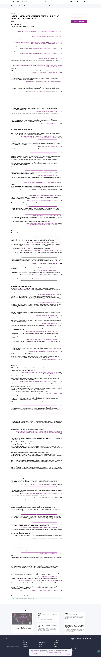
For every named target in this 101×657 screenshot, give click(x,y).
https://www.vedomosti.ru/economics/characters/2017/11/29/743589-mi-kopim (43, 351)
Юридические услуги (27, 638)
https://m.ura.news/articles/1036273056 (50, 373)
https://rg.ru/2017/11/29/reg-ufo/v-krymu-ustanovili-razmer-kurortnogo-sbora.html (42, 242)
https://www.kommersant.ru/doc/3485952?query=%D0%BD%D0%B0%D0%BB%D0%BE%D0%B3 (39, 512)
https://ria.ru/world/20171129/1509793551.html (48, 553)
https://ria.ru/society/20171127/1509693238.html (48, 58)
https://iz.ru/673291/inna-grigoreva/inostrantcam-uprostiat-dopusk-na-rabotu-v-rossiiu (41, 91)
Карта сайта (8, 641)
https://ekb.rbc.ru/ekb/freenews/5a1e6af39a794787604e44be (46, 270)
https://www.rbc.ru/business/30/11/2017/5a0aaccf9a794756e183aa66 (44, 522)
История (40, 648)
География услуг (28, 5)
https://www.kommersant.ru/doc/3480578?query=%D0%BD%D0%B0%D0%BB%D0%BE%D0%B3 (39, 137)
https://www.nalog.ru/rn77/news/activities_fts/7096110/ (47, 82)
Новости (40, 644)
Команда (36, 5)
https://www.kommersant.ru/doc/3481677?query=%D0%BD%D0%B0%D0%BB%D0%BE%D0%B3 (39, 514)
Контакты (59, 5)
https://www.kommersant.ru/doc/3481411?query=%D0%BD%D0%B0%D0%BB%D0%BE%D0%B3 (39, 136)
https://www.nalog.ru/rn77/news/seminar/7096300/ (48, 393)
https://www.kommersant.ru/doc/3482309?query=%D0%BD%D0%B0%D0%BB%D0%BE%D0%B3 (39, 280)
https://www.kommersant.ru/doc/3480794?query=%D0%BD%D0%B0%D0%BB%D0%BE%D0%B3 (39, 527)
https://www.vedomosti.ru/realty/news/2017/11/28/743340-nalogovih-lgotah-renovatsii (29, 42)
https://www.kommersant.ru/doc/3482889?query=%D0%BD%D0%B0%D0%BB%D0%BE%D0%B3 (39, 405)
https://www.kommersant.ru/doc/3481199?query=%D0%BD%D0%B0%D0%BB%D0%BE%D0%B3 (39, 590)
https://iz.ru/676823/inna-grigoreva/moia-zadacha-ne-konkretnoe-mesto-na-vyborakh (41, 223)
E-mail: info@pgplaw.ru (75, 646)
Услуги (20, 5)
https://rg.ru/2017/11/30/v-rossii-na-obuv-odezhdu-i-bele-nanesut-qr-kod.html (43, 195)
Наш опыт (40, 640)
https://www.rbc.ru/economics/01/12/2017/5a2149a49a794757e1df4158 (29, 431)
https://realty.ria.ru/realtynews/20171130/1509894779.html (46, 315)
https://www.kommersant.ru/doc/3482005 (54, 431)
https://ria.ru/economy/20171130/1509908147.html (48, 576)
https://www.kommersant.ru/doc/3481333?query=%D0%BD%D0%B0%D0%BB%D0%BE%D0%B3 (39, 263)
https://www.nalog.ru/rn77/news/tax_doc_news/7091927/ (27, 31)
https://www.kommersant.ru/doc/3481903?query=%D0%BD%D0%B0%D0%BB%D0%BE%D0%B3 (39, 372)
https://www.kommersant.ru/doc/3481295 (49, 359)
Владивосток (56, 644)
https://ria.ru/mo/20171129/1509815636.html (49, 123)
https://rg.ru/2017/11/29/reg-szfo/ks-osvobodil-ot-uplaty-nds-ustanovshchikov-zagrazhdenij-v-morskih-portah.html (41, 432)
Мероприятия (52, 5)
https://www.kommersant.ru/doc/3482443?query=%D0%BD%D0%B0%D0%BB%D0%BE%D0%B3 (39, 484)
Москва (55, 638)
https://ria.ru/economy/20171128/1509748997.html (48, 31)
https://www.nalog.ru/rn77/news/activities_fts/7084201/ (47, 302)
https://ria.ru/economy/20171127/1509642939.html (48, 146)
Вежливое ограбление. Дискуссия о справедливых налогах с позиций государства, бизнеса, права (22, 628)
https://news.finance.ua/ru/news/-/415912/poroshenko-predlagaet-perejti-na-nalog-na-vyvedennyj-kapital (37, 580)
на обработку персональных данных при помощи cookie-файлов (48, 651)
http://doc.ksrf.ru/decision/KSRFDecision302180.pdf (52, 425)
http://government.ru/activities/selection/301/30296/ (47, 139)
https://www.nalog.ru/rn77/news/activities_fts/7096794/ (47, 294)
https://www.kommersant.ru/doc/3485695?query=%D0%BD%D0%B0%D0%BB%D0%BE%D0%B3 (39, 538)
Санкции (25, 642)
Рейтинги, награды (42, 642)
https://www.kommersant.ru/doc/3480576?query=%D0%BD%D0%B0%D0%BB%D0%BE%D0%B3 (39, 48)
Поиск (72, 1)
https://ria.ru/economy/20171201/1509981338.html (22, 65)
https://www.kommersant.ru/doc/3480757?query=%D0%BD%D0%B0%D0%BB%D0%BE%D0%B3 (39, 53)
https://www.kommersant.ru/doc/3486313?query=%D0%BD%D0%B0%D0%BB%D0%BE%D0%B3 (39, 552)
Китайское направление (58, 648)
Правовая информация (10, 644)
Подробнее (36, 653)
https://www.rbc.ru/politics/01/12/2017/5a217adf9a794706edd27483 (44, 497)
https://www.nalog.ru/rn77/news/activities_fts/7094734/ (47, 308)
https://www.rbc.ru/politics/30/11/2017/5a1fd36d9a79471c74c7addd (44, 215)
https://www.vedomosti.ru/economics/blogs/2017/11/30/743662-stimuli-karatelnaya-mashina (40, 182)
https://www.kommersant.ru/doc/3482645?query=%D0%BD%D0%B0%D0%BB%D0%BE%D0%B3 (39, 72)
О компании (14, 5)
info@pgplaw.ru (25, 1)
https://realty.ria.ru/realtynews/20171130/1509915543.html (46, 111)
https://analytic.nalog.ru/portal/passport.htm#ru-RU (21, 289)
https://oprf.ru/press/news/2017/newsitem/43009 (34, 170)
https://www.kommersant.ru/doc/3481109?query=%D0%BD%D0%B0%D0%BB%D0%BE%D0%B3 (39, 493)
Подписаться (87, 1)
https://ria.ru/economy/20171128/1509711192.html (48, 175)
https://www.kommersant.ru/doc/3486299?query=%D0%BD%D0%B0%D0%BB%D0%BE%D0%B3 (39, 257)
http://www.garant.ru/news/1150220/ (50, 170)
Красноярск (56, 642)
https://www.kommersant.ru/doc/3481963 (49, 323)
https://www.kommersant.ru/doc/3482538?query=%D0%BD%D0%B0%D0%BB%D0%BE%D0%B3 (39, 250)
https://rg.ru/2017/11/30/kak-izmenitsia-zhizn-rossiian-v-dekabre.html (44, 36)
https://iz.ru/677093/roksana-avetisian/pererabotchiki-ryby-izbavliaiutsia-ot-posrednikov (41, 331)
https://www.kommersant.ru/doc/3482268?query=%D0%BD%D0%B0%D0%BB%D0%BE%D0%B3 (43, 214)
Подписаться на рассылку (79, 21)
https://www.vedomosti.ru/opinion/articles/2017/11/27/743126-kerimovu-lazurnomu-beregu (40, 486)
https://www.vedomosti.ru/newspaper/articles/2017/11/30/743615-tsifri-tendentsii (42, 200)
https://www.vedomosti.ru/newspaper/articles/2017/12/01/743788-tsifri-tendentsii (42, 206)
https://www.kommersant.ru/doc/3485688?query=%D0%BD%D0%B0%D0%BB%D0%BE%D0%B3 (39, 189)
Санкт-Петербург (57, 640)
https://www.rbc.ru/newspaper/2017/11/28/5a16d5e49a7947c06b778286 (43, 152)
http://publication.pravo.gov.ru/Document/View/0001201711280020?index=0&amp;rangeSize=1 (43, 81)
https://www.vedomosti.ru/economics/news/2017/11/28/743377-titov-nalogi (43, 224)
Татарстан (55, 646)
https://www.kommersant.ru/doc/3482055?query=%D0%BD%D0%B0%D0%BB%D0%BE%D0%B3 (39, 381)
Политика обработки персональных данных (12, 647)
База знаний (43, 5)
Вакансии (40, 646)
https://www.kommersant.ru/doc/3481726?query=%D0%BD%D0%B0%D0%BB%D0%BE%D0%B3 (39, 274)
